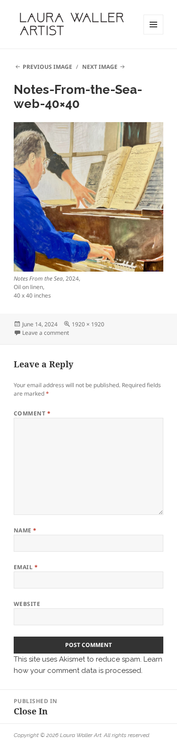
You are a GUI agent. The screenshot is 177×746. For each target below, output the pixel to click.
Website (27, 604)
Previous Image (47, 67)
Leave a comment (45, 333)
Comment (32, 413)
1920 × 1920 (88, 324)
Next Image (100, 67)
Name (25, 530)
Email (26, 567)
